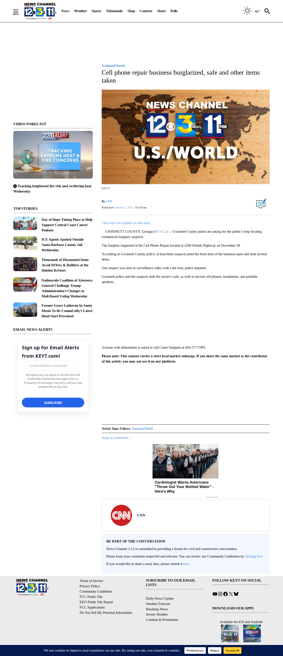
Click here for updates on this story (126, 223)
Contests (146, 11)
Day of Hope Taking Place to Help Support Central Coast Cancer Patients (67, 225)
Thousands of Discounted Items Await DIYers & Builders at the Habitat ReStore (65, 265)
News (65, 11)
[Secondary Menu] (19, 11)
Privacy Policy (90, 586)
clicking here (254, 556)
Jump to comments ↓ (116, 438)
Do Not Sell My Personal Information (106, 612)
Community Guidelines (96, 591)
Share (161, 11)
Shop (131, 11)
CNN (109, 201)
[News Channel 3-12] (40, 11)
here (186, 564)
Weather (80, 11)
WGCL (160, 231)
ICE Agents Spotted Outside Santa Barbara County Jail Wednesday (63, 245)
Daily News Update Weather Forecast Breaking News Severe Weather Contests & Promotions (162, 609)
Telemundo (114, 11)
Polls (174, 11)
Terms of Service (91, 581)
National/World (142, 428)
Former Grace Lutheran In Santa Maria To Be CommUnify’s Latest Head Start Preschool (67, 311)
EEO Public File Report (96, 602)
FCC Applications (92, 607)
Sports (96, 11)
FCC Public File (91, 597)
